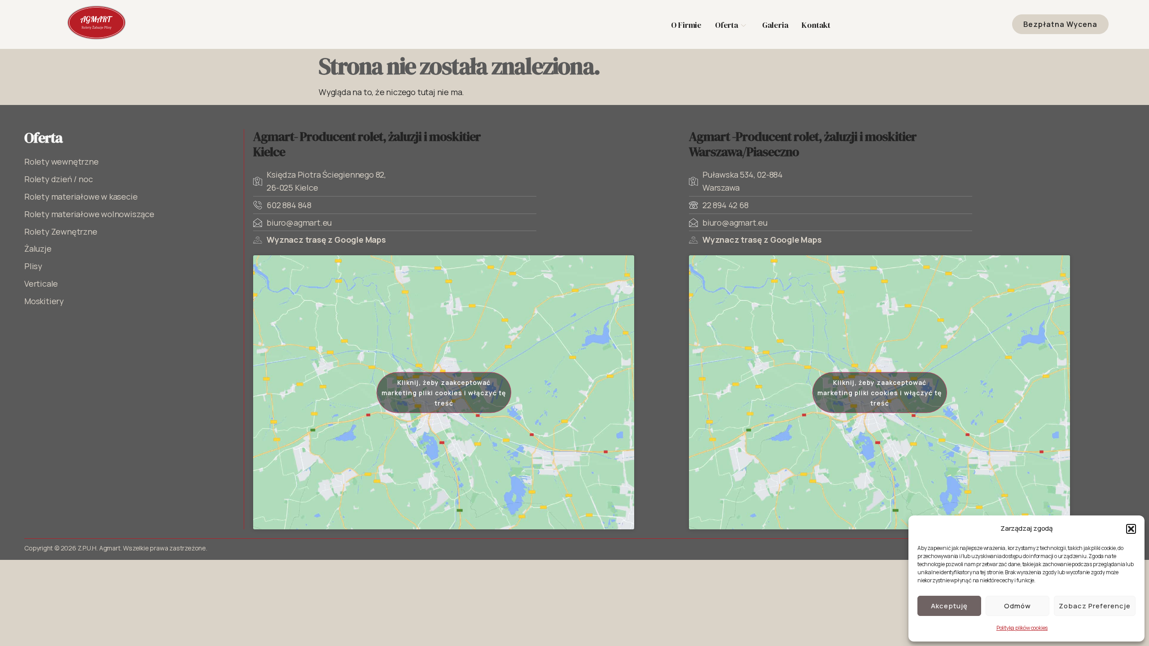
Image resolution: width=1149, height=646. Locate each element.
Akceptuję (949, 606)
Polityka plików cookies (1022, 628)
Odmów (1017, 606)
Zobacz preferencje (1095, 606)
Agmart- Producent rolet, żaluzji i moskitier (367, 144)
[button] (1131, 528)
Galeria (775, 25)
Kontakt (816, 25)
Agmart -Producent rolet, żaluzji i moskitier (803, 144)
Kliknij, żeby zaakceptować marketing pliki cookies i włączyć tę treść (444, 392)
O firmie (686, 25)
